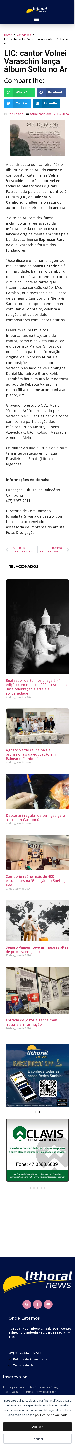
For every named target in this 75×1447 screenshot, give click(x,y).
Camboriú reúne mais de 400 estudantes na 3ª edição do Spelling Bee (36, 880)
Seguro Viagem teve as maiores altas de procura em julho (37, 949)
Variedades (24, 35)
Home (8, 35)
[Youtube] (48, 1304)
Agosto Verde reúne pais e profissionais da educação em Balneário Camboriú (31, 754)
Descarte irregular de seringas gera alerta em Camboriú (35, 817)
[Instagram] (26, 1304)
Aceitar (37, 1427)
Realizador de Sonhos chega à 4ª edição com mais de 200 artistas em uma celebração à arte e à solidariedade (36, 687)
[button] (36, 19)
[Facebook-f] (37, 1304)
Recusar (37, 1439)
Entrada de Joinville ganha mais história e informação (32, 1022)
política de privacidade (51, 1415)
